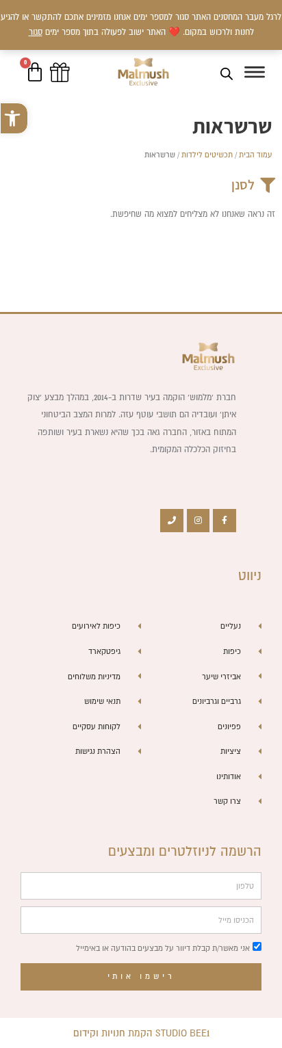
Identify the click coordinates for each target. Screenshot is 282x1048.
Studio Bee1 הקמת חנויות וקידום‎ (141, 1032)
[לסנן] (267, 185)
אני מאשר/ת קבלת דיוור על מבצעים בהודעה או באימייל (163, 948)
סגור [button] (35, 31)
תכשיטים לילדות (207, 154)
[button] (14, 118)
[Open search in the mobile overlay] (226, 74)
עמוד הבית (255, 154)
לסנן (243, 185)
